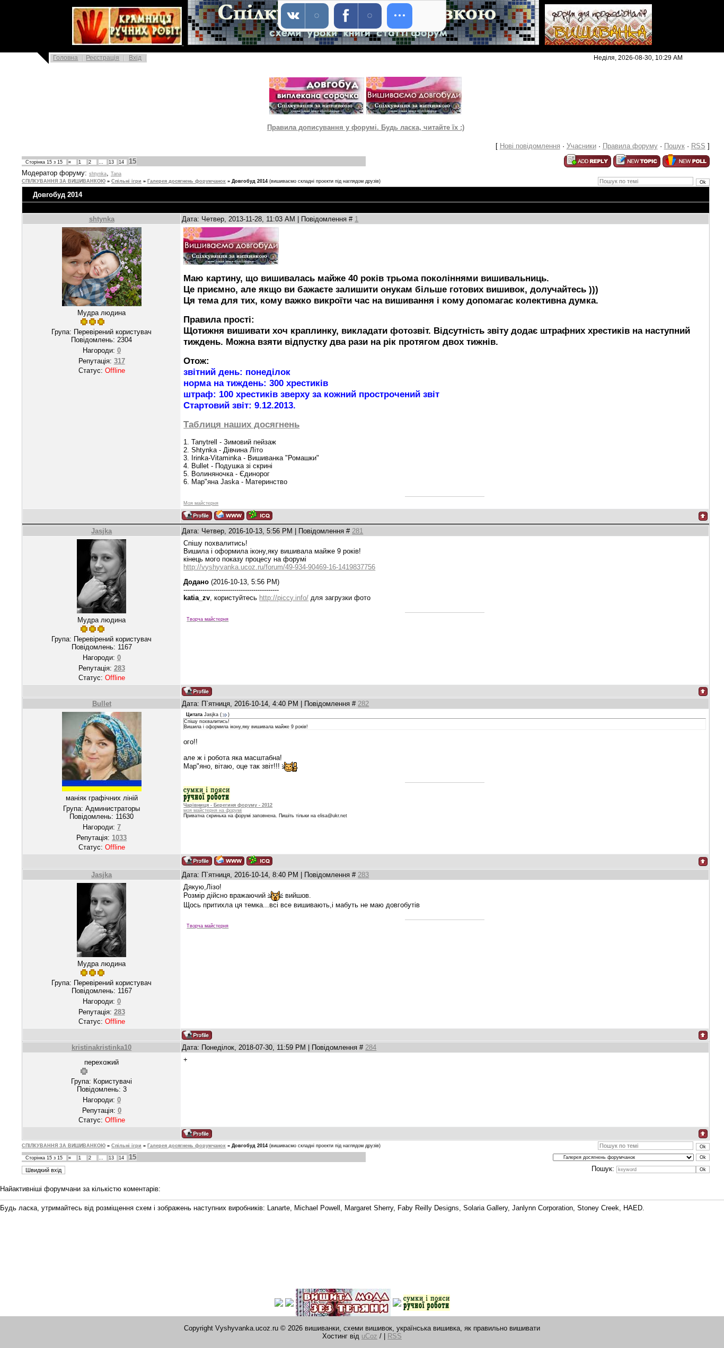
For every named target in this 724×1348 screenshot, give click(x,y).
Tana (116, 173)
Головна (65, 57)
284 (370, 1047)
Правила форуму (630, 146)
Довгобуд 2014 (250, 181)
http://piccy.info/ (283, 598)
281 (357, 531)
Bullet (101, 704)
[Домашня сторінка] (229, 515)
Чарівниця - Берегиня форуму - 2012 (227, 805)
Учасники (581, 146)
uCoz (369, 1336)
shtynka (98, 173)
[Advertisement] (193, 1242)
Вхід (135, 57)
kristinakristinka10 (101, 1047)
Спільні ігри (126, 181)
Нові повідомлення (530, 146)
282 (363, 704)
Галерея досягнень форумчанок (186, 181)
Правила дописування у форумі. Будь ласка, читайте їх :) (365, 127)
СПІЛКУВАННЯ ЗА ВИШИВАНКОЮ (63, 181)
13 (111, 162)
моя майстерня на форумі (212, 810)
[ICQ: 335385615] (259, 515)
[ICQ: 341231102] (259, 860)
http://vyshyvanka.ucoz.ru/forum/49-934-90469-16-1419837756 (279, 567)
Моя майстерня (200, 503)
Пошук (674, 146)
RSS (698, 146)
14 (121, 162)
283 (363, 875)
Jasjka (101, 531)
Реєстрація (102, 57)
